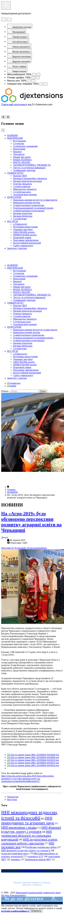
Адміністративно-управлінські (28, 205)
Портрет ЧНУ (20, 175)
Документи (19, 154)
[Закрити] (9, 19)
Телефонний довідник (24, 170)
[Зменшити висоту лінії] (29, 80)
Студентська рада (22, 192)
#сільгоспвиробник (37, 548)
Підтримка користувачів (25, 226)
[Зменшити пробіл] (41, 84)
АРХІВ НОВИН (32, 870)
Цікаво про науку (22, 157)
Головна (11, 489)
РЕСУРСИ (12, 221)
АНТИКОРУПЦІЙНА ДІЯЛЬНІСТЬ (32, 165)
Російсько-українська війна (41, 847)
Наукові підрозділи (22, 213)
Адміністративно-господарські (28, 210)
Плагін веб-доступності (14, 104)
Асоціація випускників (25, 194)
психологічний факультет (15, 853)
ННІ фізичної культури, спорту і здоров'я (31, 829)
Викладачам (19, 149)
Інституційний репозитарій (27, 243)
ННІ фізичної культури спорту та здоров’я (25, 850)
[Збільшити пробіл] (45, 84)
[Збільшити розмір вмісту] (38, 74)
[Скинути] (3, 19)
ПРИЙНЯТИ (36, 911)
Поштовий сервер (22, 237)
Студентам (18, 143)
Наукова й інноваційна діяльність (30, 178)
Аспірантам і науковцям (25, 146)
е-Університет (20, 224)
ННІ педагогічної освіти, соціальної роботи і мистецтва (29, 841)
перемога (15, 859)
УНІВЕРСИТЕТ (15, 173)
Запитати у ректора (17, 248)
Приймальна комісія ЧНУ (38, 859)
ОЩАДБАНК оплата (24, 232)
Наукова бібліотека (22, 216)
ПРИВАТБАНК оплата (25, 235)
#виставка (6, 548)
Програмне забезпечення (25, 240)
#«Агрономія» (19, 548)
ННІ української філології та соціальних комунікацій (26, 835)
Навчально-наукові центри (26, 202)
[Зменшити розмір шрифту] (33, 77)
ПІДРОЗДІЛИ (14, 197)
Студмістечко (20, 218)
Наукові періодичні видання (27, 181)
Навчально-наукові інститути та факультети (35, 200)
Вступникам (19, 141)
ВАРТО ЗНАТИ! (21, 162)
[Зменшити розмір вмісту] (34, 74)
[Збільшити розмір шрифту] (38, 77)
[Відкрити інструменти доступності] (6, 5)
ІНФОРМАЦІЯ (15, 138)
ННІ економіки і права (19, 827)
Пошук (43, 391)
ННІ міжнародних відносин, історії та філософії (29, 815)
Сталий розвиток (22, 186)
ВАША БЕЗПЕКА (22, 159)
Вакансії (17, 151)
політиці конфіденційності (15, 911)
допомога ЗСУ (35, 856)
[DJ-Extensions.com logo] (32, 101)
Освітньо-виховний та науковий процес (33, 208)
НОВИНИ (12, 135)
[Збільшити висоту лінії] (33, 80)
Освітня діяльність (22, 184)
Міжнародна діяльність (24, 189)
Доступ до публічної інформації (29, 167)
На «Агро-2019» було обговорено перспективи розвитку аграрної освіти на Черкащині (31, 522)
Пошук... (5, 391)
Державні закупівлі (23, 229)
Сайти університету (23, 245)
